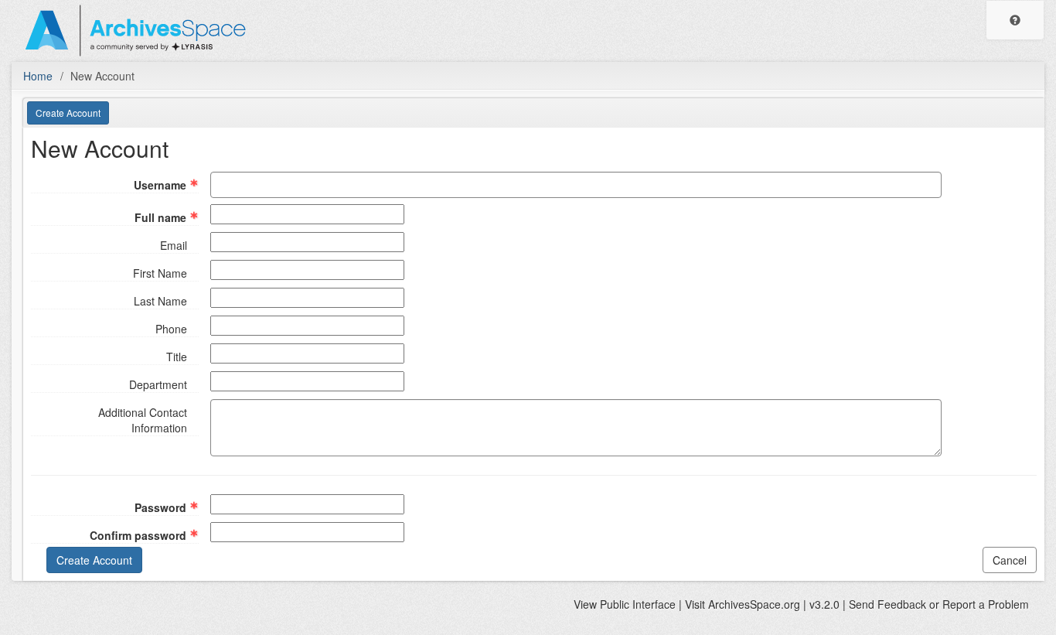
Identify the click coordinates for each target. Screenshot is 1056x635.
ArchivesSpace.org (754, 604)
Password (160, 507)
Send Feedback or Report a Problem (939, 604)
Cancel (1010, 560)
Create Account (68, 112)
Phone (171, 328)
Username (160, 185)
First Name (160, 273)
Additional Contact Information (142, 420)
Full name (160, 217)
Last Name (160, 301)
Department (158, 384)
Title (176, 356)
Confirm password (138, 535)
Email (173, 245)
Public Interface (638, 604)
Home (38, 76)
